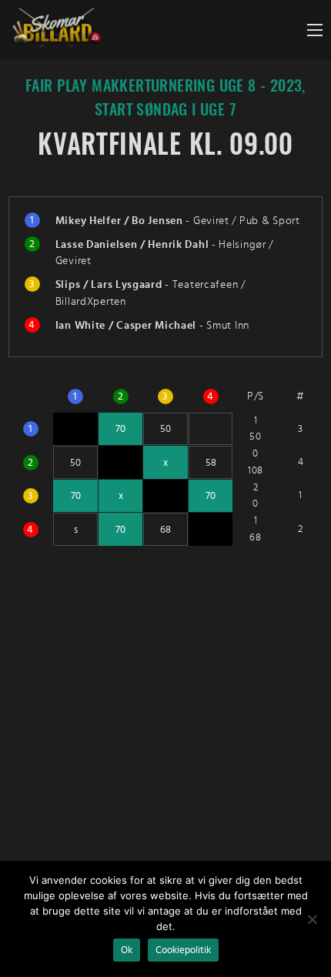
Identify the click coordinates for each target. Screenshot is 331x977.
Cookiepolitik (183, 950)
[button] (315, 30)
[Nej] (311, 919)
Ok (126, 950)
